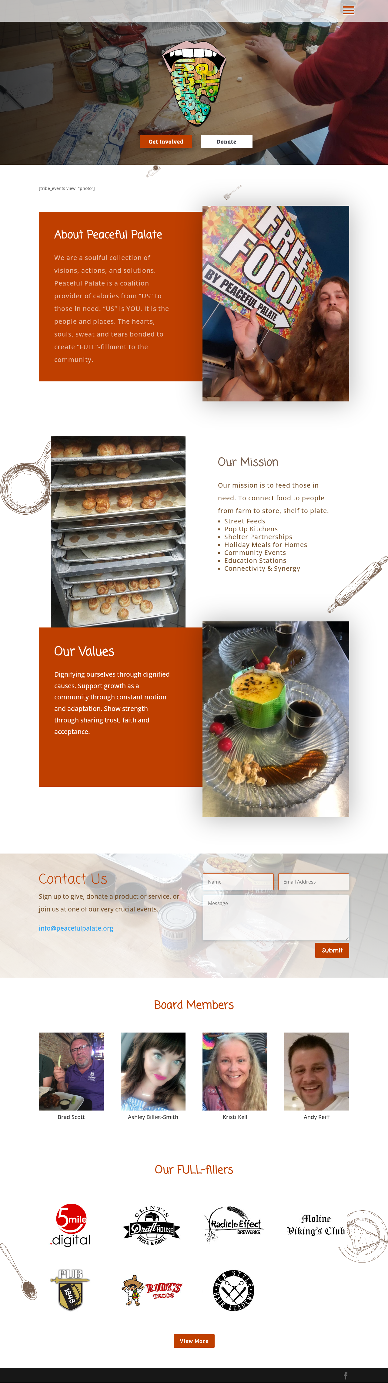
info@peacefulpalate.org (76, 928)
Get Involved (166, 141)
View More (194, 1340)
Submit (332, 950)
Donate (226, 141)
